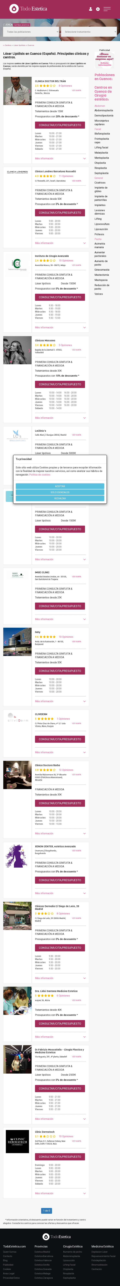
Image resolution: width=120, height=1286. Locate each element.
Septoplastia (101, 173)
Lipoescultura (102, 224)
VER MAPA (76, 90)
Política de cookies (39, 474)
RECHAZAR (60, 498)
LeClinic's (40, 430)
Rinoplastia (101, 168)
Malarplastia (101, 152)
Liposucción (101, 229)
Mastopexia (101, 280)
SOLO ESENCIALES (60, 492)
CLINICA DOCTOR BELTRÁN (50, 81)
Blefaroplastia (102, 133)
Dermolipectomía (104, 115)
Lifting (98, 218)
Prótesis (99, 234)
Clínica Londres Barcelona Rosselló (55, 171)
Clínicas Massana (45, 340)
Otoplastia (100, 162)
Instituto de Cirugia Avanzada (52, 256)
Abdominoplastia (104, 110)
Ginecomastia (102, 269)
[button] (60, 158)
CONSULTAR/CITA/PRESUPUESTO (60, 125)
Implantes (100, 205)
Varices (99, 293)
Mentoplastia (102, 157)
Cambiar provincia (21, 25)
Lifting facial (101, 147)
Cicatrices (100, 182)
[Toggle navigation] (107, 9)
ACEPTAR (60, 486)
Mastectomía (102, 274)
